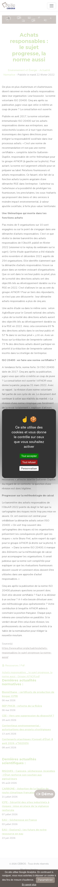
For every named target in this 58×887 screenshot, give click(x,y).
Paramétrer (45, 879)
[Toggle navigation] (51, 6)
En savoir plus (29, 884)
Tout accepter (29, 456)
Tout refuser (29, 462)
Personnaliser (29, 468)
